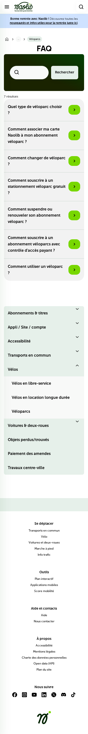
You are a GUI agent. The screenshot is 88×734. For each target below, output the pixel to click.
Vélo (44, 536)
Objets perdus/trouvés (28, 439)
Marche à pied (44, 548)
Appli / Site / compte (27, 327)
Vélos (13, 369)
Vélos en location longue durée (41, 397)
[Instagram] (24, 696)
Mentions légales (44, 651)
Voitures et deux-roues (44, 542)
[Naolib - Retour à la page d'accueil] (23, 7)
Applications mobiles (44, 585)
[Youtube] (34, 696)
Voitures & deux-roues (28, 425)
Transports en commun (29, 355)
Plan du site (44, 669)
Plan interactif (44, 579)
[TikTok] (73, 696)
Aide (44, 615)
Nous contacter (44, 621)
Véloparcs (21, 411)
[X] (54, 696)
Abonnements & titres (28, 313)
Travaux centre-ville (26, 467)
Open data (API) (44, 663)
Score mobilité (44, 591)
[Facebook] (15, 696)
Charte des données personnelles (44, 657)
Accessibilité (19, 341)
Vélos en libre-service (31, 383)
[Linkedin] (44, 696)
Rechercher (64, 72)
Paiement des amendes (29, 453)
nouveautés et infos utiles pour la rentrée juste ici (43, 23)
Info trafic (44, 554)
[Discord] (63, 696)
